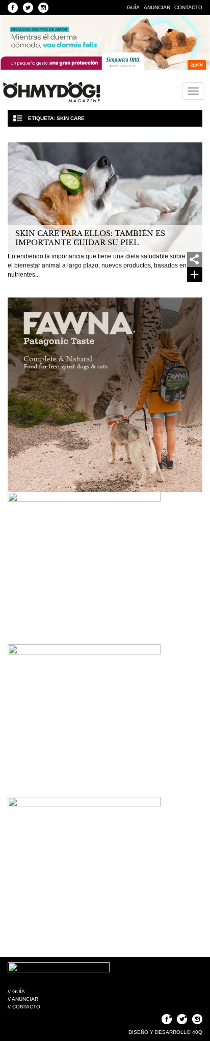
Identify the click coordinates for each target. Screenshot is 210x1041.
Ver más (194, 274)
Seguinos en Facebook (13, 8)
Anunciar (157, 7)
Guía (133, 7)
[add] (194, 259)
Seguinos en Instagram (43, 8)
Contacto (188, 7)
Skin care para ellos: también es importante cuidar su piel (90, 238)
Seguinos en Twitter (28, 8)
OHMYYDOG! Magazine (51, 92)
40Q (197, 1032)
